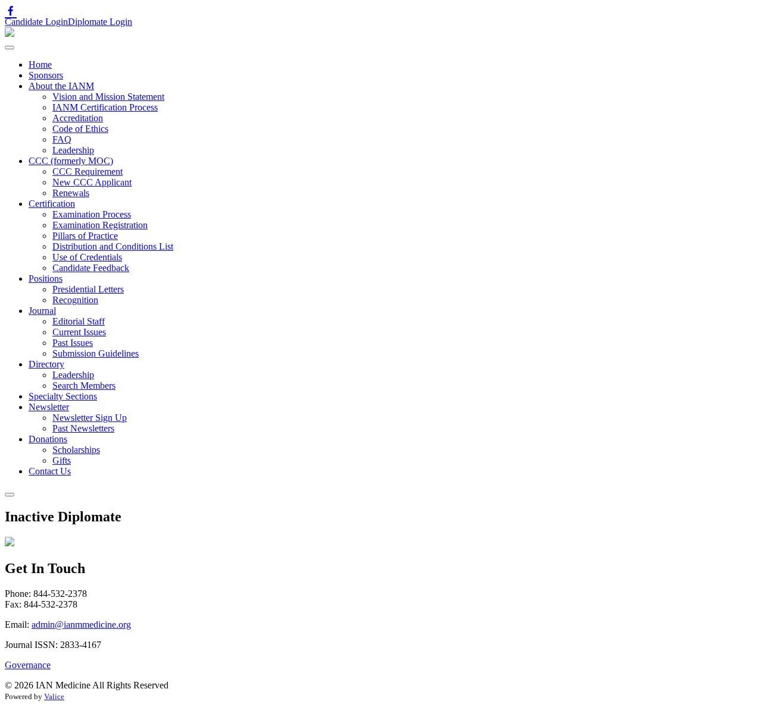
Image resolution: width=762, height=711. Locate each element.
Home (40, 64)
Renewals (70, 193)
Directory (46, 364)
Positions (46, 278)
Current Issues (79, 332)
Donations (48, 439)
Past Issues (72, 343)
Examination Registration (100, 225)
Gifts (61, 460)
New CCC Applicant (92, 182)
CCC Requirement (87, 171)
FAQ (61, 139)
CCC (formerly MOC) (71, 161)
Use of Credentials (87, 257)
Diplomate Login (100, 22)
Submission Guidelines (95, 353)
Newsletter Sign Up (89, 418)
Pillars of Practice (85, 236)
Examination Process (91, 214)
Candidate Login (36, 22)
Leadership (73, 150)
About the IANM (61, 86)
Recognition (75, 300)
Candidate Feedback (90, 268)
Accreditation (77, 118)
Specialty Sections (63, 396)
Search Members (83, 385)
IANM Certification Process (105, 107)
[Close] (9, 494)
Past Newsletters (83, 428)
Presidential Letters (88, 289)
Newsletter (49, 407)
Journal (42, 311)
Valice (54, 696)
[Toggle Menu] (9, 47)
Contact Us (50, 471)
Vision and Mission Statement (108, 97)
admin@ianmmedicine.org (81, 624)
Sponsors (46, 75)
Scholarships (76, 450)
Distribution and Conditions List (112, 246)
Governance (28, 665)
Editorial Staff (78, 321)
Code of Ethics (80, 129)
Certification (52, 204)
